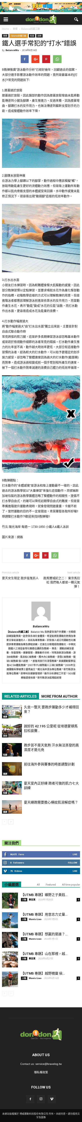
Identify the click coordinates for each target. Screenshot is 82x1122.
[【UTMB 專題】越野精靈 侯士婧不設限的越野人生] (10, 979)
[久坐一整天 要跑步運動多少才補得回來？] (12, 712)
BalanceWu (12, 50)
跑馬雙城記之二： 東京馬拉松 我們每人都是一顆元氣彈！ (61, 582)
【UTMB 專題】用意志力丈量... (44, 914)
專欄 (5, 35)
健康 (5, 716)
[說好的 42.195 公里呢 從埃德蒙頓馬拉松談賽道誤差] (12, 731)
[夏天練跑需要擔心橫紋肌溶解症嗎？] (12, 807)
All (38, 884)
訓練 (39, 35)
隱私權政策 (41, 1072)
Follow (72, 862)
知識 (32, 35)
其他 (5, 735)
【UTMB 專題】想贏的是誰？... (44, 934)
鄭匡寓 (32, 899)
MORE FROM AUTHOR (59, 696)
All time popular (71, 884)
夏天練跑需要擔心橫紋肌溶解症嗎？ (51, 802)
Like (75, 854)
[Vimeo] (52, 1099)
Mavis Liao (35, 919)
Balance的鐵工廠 (18, 35)
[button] (76, 19)
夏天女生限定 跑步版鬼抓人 (20, 578)
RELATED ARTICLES (20, 696)
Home (5, 29)
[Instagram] (41, 1099)
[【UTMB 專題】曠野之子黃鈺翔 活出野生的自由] (10, 901)
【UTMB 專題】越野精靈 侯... (43, 973)
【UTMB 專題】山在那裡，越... (44, 954)
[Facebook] (30, 1099)
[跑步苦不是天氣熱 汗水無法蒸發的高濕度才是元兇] (12, 750)
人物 (24, 899)
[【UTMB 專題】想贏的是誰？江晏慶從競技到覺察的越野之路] (10, 940)
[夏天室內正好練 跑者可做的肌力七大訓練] (12, 788)
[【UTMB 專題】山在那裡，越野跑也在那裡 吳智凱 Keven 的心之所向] (10, 959)
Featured (51, 884)
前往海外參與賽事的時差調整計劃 (49, 764)
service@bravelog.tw (48, 1063)
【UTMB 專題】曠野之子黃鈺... (44, 895)
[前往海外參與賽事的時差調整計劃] (12, 769)
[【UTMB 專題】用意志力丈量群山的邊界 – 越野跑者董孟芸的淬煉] (10, 920)
